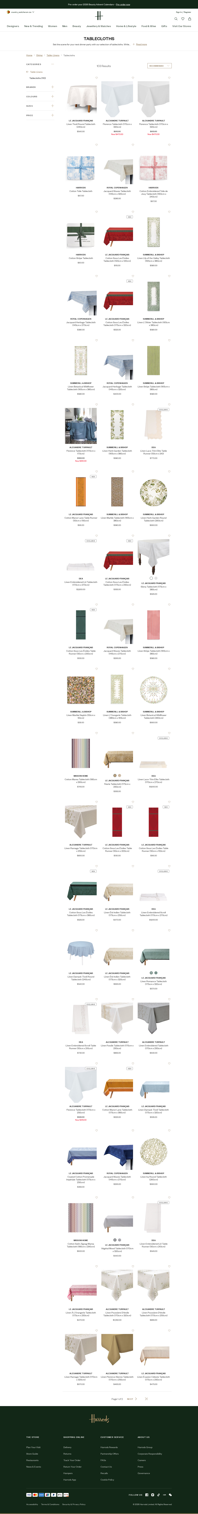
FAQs (103, 1460)
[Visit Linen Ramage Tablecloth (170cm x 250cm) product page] (81, 802)
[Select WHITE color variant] (151, 578)
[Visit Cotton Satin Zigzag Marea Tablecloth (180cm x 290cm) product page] (81, 1197)
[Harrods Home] (99, 15)
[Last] (146, 1398)
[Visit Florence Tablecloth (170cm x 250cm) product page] (81, 1063)
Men (64, 26)
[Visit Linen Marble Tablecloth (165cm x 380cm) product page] (117, 471)
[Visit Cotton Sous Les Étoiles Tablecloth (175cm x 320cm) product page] (117, 276)
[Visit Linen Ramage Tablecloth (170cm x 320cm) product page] (81, 1330)
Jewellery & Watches (98, 26)
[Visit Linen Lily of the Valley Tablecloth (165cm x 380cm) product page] (153, 211)
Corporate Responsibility (150, 1453)
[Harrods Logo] (99, 1418)
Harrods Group (145, 1447)
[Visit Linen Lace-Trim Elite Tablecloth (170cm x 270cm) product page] (153, 733)
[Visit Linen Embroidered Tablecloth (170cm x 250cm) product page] (153, 999)
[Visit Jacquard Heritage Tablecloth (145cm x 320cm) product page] (117, 340)
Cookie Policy (107, 1479)
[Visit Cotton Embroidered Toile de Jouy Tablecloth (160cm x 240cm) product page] (153, 144)
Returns (67, 1453)
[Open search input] (176, 18)
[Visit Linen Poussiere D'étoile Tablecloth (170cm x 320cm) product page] (117, 1266)
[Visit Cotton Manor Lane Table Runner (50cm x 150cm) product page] (81, 471)
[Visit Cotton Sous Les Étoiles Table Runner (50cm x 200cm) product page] (81, 604)
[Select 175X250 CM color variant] (155, 578)
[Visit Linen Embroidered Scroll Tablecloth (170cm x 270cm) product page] (153, 866)
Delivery (67, 1447)
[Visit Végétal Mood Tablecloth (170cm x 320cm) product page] (117, 1197)
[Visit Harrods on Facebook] (146, 1494)
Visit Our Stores (181, 26)
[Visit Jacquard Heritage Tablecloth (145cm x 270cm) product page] (81, 276)
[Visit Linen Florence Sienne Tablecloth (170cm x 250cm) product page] (117, 1330)
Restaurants (32, 1460)
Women (52, 26)
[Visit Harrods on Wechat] (170, 1494)
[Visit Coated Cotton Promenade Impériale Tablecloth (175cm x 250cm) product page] (81, 1130)
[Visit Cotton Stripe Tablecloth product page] (81, 211)
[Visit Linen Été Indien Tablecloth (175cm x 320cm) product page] (117, 930)
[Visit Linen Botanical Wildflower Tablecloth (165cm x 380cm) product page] (81, 340)
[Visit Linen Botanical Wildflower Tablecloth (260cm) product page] (153, 668)
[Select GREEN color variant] (151, 972)
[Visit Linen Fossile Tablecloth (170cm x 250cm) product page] (117, 999)
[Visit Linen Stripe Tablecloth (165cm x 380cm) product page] (153, 340)
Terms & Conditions (50, 1504)
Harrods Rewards (109, 1447)
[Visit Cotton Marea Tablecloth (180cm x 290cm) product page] (81, 733)
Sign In (179, 11)
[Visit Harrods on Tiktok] (158, 1494)
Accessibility (32, 1504)
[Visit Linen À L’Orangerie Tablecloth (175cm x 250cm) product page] (81, 1266)
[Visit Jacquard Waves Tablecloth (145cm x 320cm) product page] (117, 144)
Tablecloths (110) (37, 78)
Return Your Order (72, 1466)
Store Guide (32, 1453)
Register (187, 11)
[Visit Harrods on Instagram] (152, 1494)
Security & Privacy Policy (74, 1504)
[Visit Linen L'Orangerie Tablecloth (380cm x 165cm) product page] (117, 668)
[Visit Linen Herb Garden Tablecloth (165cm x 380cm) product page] (117, 404)
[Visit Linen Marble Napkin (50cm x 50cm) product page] (81, 668)
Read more (141, 44)
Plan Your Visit (33, 1447)
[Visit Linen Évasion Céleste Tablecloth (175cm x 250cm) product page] (153, 1330)
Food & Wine (149, 26)
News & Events (33, 1466)
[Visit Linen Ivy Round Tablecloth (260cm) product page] (153, 1130)
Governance (144, 1473)
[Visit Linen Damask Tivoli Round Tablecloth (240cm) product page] (81, 930)
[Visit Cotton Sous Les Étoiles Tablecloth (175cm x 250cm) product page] (117, 535)
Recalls (104, 1473)
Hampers (68, 1473)
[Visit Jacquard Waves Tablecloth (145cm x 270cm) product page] (117, 604)
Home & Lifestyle (126, 26)
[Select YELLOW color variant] (114, 775)
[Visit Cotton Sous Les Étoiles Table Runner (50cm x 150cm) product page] (153, 802)
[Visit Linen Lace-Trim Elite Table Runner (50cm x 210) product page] (153, 404)
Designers (13, 26)
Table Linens (36, 71)
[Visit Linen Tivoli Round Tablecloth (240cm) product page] (81, 77)
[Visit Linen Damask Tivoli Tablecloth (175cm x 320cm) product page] (153, 1063)
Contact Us (106, 1466)
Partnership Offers (110, 1453)
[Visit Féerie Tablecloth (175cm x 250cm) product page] (117, 733)
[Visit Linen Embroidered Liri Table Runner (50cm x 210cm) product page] (153, 1197)
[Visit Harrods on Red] (164, 1494)
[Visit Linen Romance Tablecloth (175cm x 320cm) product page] (153, 930)
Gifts (164, 26)
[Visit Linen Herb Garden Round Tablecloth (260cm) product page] (153, 471)
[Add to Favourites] (96, 77)
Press (140, 1466)
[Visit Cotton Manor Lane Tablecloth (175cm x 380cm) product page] (117, 1063)
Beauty (77, 26)
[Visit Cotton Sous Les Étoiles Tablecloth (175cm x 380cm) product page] (81, 866)
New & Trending (33, 26)
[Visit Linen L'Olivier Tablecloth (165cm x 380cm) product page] (153, 276)
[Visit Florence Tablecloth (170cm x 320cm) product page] (117, 77)
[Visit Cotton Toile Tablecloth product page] (81, 144)
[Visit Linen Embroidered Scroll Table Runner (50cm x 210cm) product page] (81, 999)
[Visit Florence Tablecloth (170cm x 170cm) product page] (81, 404)
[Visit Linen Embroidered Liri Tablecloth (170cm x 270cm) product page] (81, 535)
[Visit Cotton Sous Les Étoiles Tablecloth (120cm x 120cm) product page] (117, 211)
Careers (142, 1460)
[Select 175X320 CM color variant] (119, 775)
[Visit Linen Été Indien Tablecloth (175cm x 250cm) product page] (117, 866)
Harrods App (69, 1479)
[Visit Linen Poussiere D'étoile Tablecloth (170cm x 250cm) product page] (153, 1266)
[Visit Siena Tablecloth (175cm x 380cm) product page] (153, 535)
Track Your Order (71, 1460)
